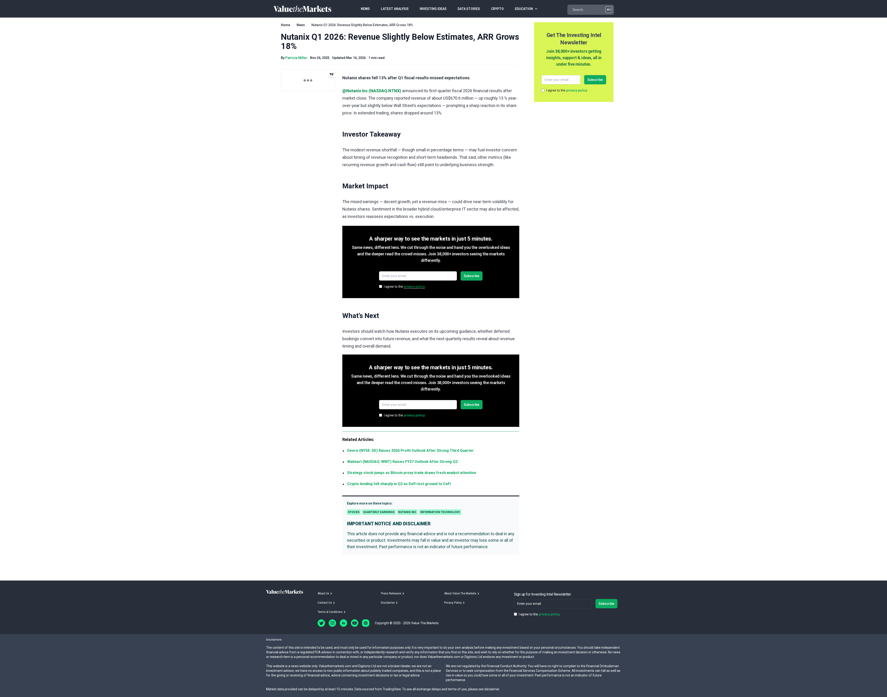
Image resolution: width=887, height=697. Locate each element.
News (301, 25)
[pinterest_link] (365, 623)
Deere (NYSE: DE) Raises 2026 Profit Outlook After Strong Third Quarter (410, 450)
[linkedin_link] (343, 623)
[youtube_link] (354, 623)
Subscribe (471, 276)
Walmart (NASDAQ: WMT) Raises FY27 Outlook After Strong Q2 (402, 461)
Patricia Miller (296, 58)
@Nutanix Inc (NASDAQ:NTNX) (371, 90)
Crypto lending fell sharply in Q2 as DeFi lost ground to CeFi (399, 484)
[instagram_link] (332, 623)
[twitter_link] (321, 623)
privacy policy (414, 286)
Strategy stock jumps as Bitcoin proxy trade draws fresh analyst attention (411, 473)
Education (524, 9)
